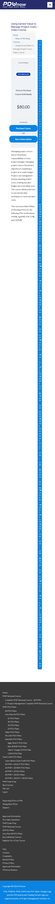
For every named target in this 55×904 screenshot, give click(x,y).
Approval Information (12, 816)
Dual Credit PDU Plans (12, 757)
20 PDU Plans (13, 729)
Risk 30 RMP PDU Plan (17, 746)
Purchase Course (23, 128)
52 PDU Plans (13, 718)
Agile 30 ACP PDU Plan (17, 743)
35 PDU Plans (13, 725)
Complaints (7, 856)
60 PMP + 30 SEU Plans (15, 775)
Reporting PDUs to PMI (13, 801)
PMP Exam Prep (9, 782)
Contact (6, 853)
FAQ (4, 849)
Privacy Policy (8, 863)
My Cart (6, 788)
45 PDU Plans (13, 722)
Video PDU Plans (12, 732)
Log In (5, 792)
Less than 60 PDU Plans (15, 714)
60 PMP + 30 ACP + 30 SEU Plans (19, 778)
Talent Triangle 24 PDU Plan (19, 750)
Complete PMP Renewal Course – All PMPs (23, 700)
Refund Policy (8, 859)
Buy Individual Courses (12, 837)
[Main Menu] (49, 5)
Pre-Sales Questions (11, 820)
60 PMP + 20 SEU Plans (15, 771)
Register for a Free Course (14, 840)
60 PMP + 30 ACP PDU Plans (17, 764)
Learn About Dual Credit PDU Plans (20, 761)
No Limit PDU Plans (13, 736)
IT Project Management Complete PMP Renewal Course (28, 703)
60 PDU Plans (11, 711)
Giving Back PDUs (10, 804)
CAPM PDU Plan (15, 753)
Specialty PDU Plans (13, 739)
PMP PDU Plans (9, 707)
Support (6, 807)
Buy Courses (8, 785)
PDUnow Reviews (10, 870)
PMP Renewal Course (12, 696)
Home (15, 35)
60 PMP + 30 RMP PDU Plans (17, 768)
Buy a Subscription (23, 139)
